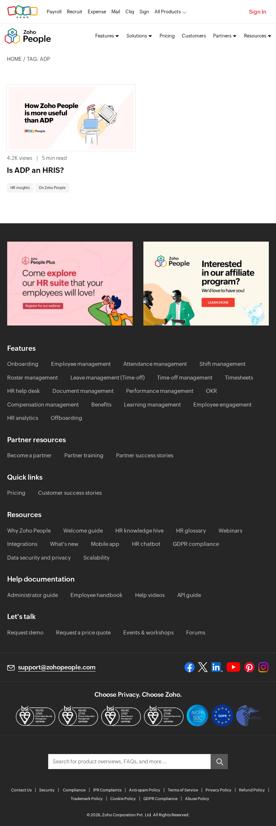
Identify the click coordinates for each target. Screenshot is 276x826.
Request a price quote (83, 632)
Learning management (152, 404)
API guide (189, 595)
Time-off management (184, 377)
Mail (115, 11)
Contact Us (21, 790)
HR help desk (23, 391)
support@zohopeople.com (57, 667)
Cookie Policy (123, 798)
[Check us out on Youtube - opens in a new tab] (233, 667)
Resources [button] (255, 36)
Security (47, 790)
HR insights (20, 188)
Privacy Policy (218, 790)
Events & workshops (148, 632)
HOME (14, 59)
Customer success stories (70, 493)
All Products (168, 11)
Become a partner (29, 455)
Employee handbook (96, 595)
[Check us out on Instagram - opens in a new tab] (263, 667)
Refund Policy (252, 790)
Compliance (74, 790)
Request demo (25, 632)
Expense (97, 11)
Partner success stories (144, 455)
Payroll (54, 11)
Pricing (167, 36)
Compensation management (43, 404)
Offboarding (66, 418)
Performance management (159, 391)
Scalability (96, 558)
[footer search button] (219, 761)
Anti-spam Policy (144, 790)
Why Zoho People (29, 531)
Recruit (74, 11)
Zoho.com (22, 11)
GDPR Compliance (160, 798)
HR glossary (191, 531)
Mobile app (105, 544)
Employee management (81, 364)
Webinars (230, 531)
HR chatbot (146, 544)
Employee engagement (222, 404)
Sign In (257, 12)
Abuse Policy (197, 798)
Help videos (150, 595)
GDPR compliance (196, 544)
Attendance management (155, 364)
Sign (144, 11)
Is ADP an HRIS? (35, 170)
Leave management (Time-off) (107, 377)
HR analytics (22, 418)
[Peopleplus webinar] (70, 284)
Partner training (84, 455)
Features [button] (104, 36)
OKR (211, 391)
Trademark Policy (87, 798)
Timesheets (239, 377)
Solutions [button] (136, 36)
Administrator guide (32, 595)
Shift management (222, 364)
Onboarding (22, 364)
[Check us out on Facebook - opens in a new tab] (189, 667)
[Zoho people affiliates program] (206, 284)
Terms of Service (183, 790)
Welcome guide (83, 531)
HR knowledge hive (139, 531)
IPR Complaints (107, 790)
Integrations (22, 544)
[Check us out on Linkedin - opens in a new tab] (217, 667)
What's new (64, 544)
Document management (83, 391)
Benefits (101, 404)
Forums (195, 632)
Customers (194, 36)
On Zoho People (52, 188)
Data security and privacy (39, 558)
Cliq (129, 11)
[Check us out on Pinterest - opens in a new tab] (249, 667)
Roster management (32, 377)
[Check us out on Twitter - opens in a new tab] (203, 667)
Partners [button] (222, 36)
